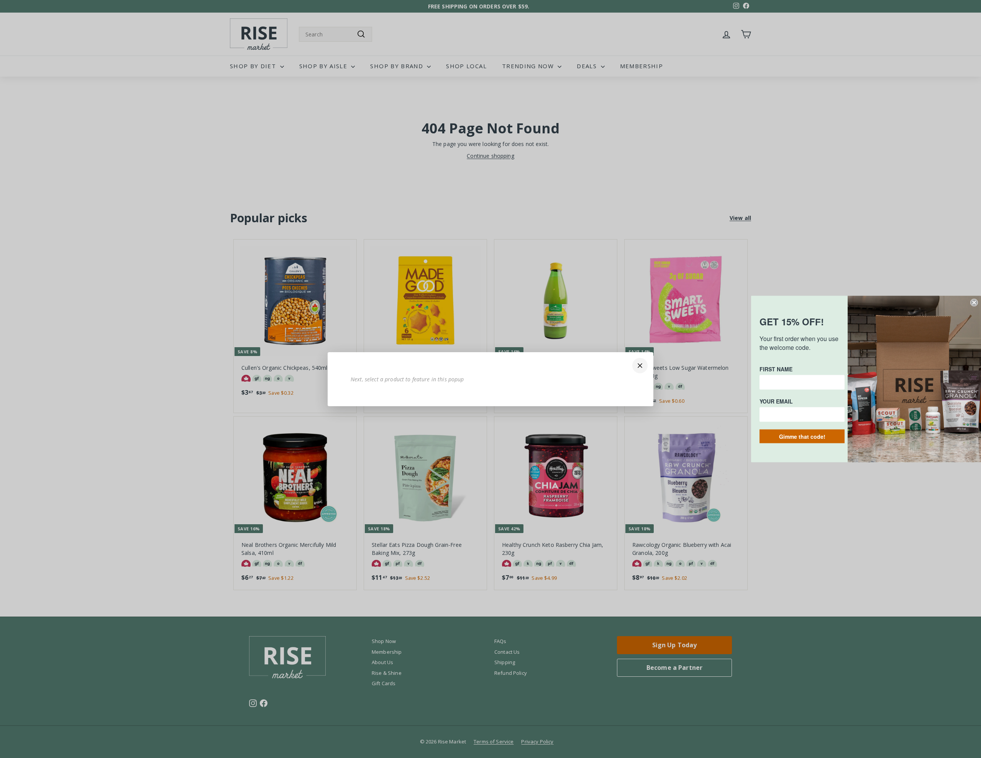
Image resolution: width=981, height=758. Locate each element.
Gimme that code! (802, 436)
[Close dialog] (974, 303)
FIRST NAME (776, 369)
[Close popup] (640, 365)
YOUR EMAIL (776, 401)
